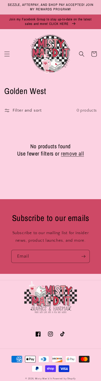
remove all (72, 153)
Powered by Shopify (64, 378)
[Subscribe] (83, 256)
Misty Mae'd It (43, 378)
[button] (7, 54)
